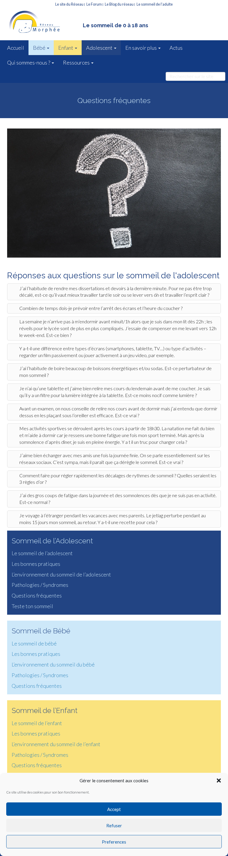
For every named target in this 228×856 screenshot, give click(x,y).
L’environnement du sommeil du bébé (53, 664)
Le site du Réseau (69, 4)
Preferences (114, 841)
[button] (219, 780)
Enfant (66, 47)
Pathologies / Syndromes (40, 585)
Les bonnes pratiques (36, 564)
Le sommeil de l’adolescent (42, 553)
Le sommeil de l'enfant (42, 22)
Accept (114, 809)
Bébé (39, 47)
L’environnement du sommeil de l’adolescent (61, 574)
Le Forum (94, 4)
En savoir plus (141, 47)
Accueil (15, 47)
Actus (176, 47)
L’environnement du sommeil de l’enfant (56, 744)
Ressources (77, 62)
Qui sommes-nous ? (29, 62)
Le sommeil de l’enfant (37, 723)
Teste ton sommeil (32, 606)
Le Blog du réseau (119, 4)
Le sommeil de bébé (34, 643)
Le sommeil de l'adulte (155, 4)
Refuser (114, 825)
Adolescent (99, 47)
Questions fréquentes (37, 595)
